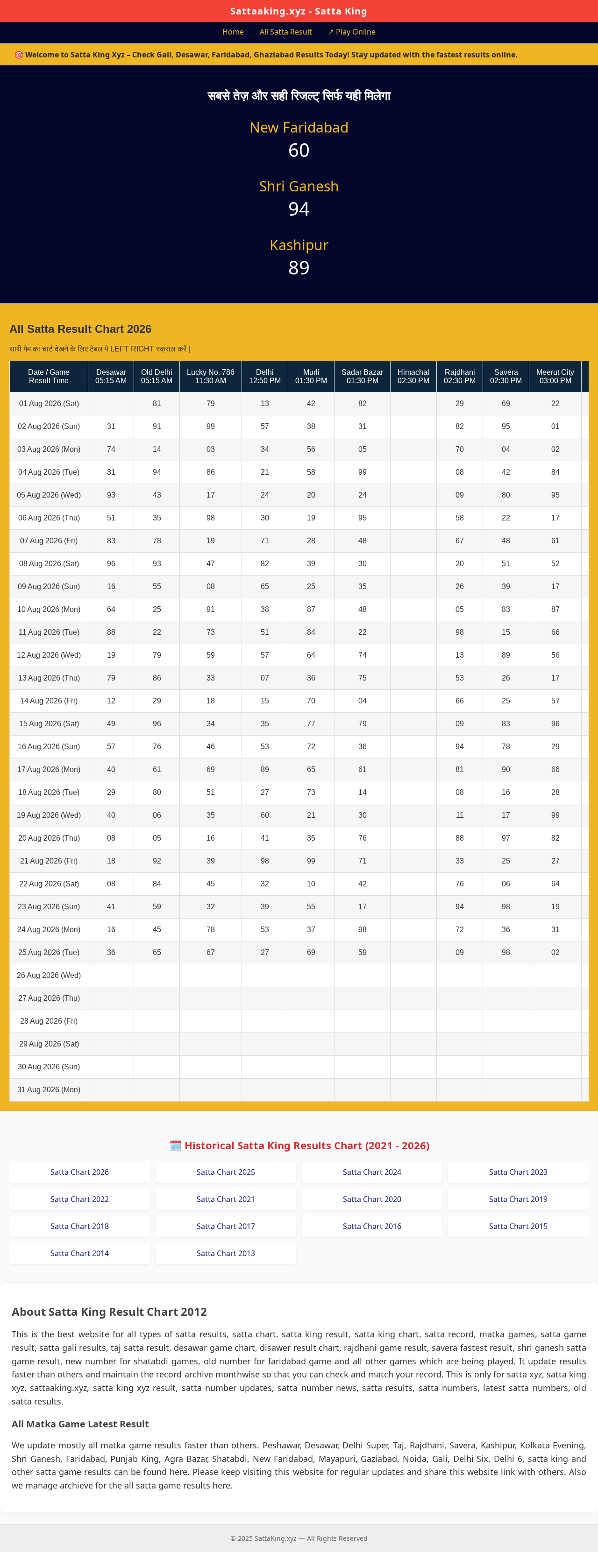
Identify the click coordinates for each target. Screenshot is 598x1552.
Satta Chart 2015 (518, 1226)
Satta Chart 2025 (226, 1172)
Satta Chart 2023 (518, 1172)
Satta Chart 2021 (226, 1199)
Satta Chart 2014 (79, 1253)
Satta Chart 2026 (79, 1172)
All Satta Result (286, 32)
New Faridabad (299, 127)
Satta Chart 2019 (518, 1199)
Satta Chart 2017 (226, 1226)
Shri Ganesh (299, 186)
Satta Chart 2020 (372, 1199)
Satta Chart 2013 (226, 1253)
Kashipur (299, 244)
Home (233, 32)
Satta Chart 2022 (79, 1199)
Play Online (352, 32)
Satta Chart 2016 (372, 1226)
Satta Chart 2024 (372, 1172)
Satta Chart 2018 (79, 1226)
